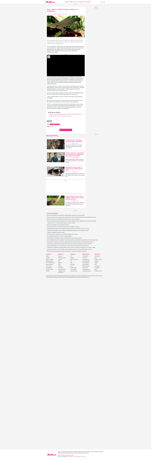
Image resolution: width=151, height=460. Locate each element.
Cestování (87, 1)
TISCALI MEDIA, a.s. (71, 456)
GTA (59, 261)
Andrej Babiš (85, 256)
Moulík (73, 143)
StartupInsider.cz (85, 277)
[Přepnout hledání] (100, 1)
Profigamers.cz (73, 275)
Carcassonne (97, 256)
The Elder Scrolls (62, 269)
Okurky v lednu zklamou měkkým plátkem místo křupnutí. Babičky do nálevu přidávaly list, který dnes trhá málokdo (71, 221)
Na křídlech (97, 267)
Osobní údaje (71, 455)
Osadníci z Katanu (98, 259)
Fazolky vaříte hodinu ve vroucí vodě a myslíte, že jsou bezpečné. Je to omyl (63, 226)
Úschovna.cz (99, 275)
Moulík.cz (52, 277)
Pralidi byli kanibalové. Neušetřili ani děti (55, 232)
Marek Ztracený (85, 266)
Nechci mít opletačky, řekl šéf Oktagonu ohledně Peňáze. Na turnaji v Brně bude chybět (66, 215)
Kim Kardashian (85, 262)
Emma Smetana (85, 269)
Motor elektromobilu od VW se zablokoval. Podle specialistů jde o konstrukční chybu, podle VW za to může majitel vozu (72, 240)
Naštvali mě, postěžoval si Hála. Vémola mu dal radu (58, 225)
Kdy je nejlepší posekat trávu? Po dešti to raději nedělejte (59, 236)
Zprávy (52, 275)
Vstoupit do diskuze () (66, 129)
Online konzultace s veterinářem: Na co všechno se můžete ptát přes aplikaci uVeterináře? (75, 154)
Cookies (66, 455)
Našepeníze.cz (72, 277)
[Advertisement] (66, 187)
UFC (71, 256)
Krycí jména (97, 266)
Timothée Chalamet (86, 271)
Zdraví (66, 1)
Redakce (63, 455)
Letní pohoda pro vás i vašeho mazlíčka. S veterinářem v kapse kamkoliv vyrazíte (74, 197)
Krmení (71, 1)
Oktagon (72, 257)
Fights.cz (72, 254)
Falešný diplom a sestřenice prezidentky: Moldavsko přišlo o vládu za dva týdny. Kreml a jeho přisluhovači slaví (70, 242)
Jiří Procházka (73, 269)
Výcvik (75, 1)
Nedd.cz (47, 277)
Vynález (47, 271)
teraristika (57, 124)
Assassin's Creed (61, 257)
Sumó (71, 266)
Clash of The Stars (74, 259)
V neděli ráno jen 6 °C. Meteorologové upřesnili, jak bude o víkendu (61, 223)
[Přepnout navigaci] (102, 1)
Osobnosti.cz (86, 254)
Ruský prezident (49, 264)
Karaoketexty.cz (92, 275)
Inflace (47, 256)
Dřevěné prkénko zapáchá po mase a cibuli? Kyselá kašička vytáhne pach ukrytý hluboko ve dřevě (68, 230)
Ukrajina (48, 257)
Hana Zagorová (85, 259)
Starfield (60, 259)
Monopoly (97, 261)
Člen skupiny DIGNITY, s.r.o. (81, 456)
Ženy (59, 275)
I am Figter (72, 264)
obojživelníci (52, 124)
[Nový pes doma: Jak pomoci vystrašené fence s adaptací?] (56, 144)
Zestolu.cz (97, 254)
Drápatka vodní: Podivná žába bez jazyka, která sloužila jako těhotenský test (65, 114)
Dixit (96, 264)
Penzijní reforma (49, 269)
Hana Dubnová (58, 14)
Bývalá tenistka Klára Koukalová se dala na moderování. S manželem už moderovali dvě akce (66, 251)
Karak (96, 269)
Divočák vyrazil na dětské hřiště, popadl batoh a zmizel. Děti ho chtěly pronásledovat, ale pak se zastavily (69, 243)
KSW (71, 262)
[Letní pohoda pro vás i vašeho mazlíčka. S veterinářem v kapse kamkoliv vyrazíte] (56, 200)
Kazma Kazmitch (86, 261)
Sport (55, 275)
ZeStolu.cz (79, 275)
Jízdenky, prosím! (98, 271)
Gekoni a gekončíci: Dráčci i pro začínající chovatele (60, 116)
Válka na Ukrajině (49, 259)
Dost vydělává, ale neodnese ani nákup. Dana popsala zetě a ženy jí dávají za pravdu (64, 238)
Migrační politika (49, 261)
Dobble (96, 262)
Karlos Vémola (73, 267)
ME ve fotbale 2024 (50, 262)
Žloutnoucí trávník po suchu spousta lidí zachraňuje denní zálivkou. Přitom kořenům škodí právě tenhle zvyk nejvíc (71, 217)
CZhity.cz (66, 277)
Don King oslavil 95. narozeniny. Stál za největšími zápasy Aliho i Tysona (62, 234)
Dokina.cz (61, 277)
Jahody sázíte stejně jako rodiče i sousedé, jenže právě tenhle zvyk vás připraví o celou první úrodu (68, 228)
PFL (71, 261)
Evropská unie (49, 267)
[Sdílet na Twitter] (50, 121)
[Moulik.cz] (50, 1)
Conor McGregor (73, 271)
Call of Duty (60, 267)
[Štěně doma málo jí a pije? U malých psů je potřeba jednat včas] (56, 172)
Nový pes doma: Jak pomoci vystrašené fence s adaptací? (74, 140)
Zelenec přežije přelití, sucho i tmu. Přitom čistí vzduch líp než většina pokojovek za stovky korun (68, 245)
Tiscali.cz (48, 254)
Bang (96, 257)
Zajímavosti (81, 1)
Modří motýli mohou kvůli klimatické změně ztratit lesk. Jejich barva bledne (63, 219)
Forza (59, 264)
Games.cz (60, 254)
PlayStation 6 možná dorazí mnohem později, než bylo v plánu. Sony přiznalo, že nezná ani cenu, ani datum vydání (71, 247)
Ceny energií (48, 266)
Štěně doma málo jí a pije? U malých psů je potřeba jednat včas (74, 169)
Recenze (60, 256)
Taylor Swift (85, 267)
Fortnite (60, 266)
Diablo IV (60, 262)
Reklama (59, 455)
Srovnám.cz (78, 277)
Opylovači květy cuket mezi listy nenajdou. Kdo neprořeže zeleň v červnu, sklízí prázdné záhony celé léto (69, 249)
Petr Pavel (84, 257)
